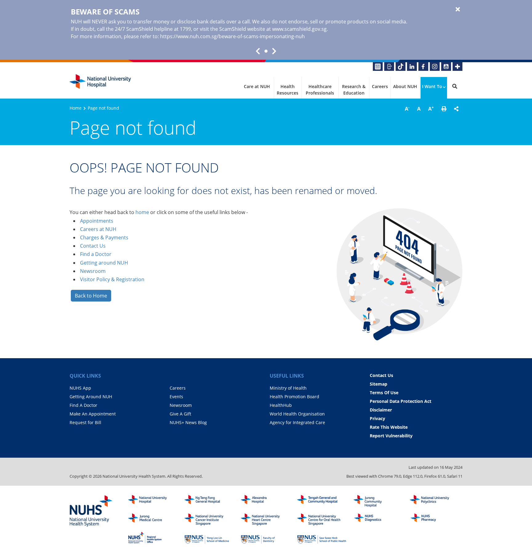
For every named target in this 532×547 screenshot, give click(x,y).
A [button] (407, 108)
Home (76, 108)
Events (176, 396)
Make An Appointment (93, 414)
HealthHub (281, 405)
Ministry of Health (288, 388)
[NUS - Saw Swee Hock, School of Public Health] (321, 538)
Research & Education (353, 89)
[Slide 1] (266, 51)
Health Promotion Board (294, 396)
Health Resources (287, 89)
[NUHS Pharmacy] (434, 519)
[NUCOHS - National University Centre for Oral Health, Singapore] (321, 519)
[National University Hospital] (100, 81)
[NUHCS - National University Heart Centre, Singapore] (265, 519)
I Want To (432, 86)
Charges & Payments (104, 237)
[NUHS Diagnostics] (378, 519)
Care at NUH (257, 86)
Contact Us (93, 245)
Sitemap (378, 384)
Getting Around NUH (91, 396)
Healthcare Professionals (320, 89)
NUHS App (80, 388)
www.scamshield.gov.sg (299, 29)
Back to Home (91, 295)
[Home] (152, 501)
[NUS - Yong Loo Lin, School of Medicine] (209, 538)
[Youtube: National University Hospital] (446, 66)
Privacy (377, 418)
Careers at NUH (98, 229)
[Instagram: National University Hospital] (435, 66)
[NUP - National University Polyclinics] (434, 501)
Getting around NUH (104, 262)
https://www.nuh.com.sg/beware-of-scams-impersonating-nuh (232, 36)
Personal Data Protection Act (400, 401)
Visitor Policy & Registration (112, 279)
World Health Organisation (297, 414)
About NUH (405, 86)
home (142, 212)
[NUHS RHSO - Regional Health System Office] (152, 538)
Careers (380, 86)
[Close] (457, 9)
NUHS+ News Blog (188, 422)
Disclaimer (381, 410)
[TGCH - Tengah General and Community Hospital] (321, 501)
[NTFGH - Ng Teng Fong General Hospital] (209, 501)
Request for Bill (85, 422)
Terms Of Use (384, 392)
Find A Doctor (83, 405)
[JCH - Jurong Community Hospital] (378, 501)
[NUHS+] (457, 66)
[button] (443, 109)
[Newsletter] (378, 66)
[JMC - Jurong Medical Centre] (152, 519)
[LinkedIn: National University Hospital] (412, 66)
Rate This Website (389, 427)
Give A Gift (180, 414)
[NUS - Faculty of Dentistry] (265, 538)
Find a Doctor (95, 254)
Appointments (96, 220)
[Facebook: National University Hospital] (423, 66)
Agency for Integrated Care (297, 422)
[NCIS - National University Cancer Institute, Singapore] (209, 519)
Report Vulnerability (391, 436)
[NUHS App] (389, 66)
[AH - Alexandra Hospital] (265, 501)
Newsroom (93, 271)
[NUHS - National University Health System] (91, 511)
